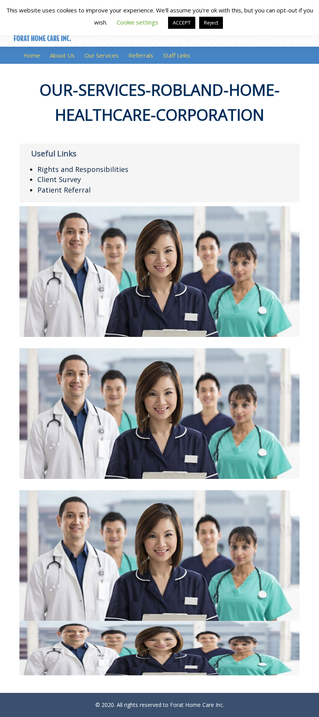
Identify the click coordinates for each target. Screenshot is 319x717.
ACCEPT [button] (182, 22)
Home (31, 55)
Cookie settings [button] (137, 22)
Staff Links (176, 55)
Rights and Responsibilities (82, 169)
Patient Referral (64, 190)
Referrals (140, 55)
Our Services (101, 55)
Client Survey (59, 179)
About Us (62, 55)
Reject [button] (211, 22)
